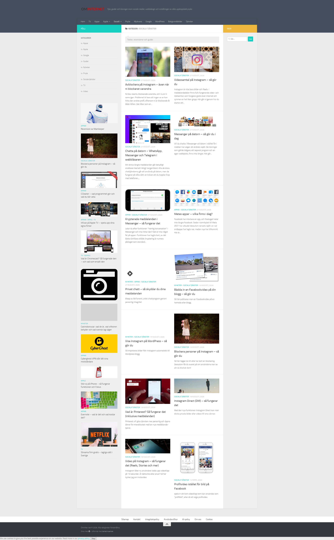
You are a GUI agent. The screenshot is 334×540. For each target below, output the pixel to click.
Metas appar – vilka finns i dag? (193, 214)
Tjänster (189, 21)
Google (149, 21)
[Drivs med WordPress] (89, 531)
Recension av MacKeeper (92, 129)
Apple (105, 21)
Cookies (209, 519)
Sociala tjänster (132, 80)
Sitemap (125, 519)
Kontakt (136, 519)
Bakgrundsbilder (175, 21)
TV (90, 21)
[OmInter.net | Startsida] (93, 9)
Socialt (117, 21)
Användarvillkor (171, 519)
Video (85, 91)
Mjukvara (138, 21)
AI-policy (186, 519)
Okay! (93, 538)
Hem (83, 21)
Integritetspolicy (152, 519)
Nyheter (129, 282)
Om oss (198, 519)
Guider (86, 61)
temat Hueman (107, 531)
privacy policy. (87, 538)
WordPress (160, 21)
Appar (97, 21)
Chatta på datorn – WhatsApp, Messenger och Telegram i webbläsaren (143, 155)
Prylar (127, 21)
